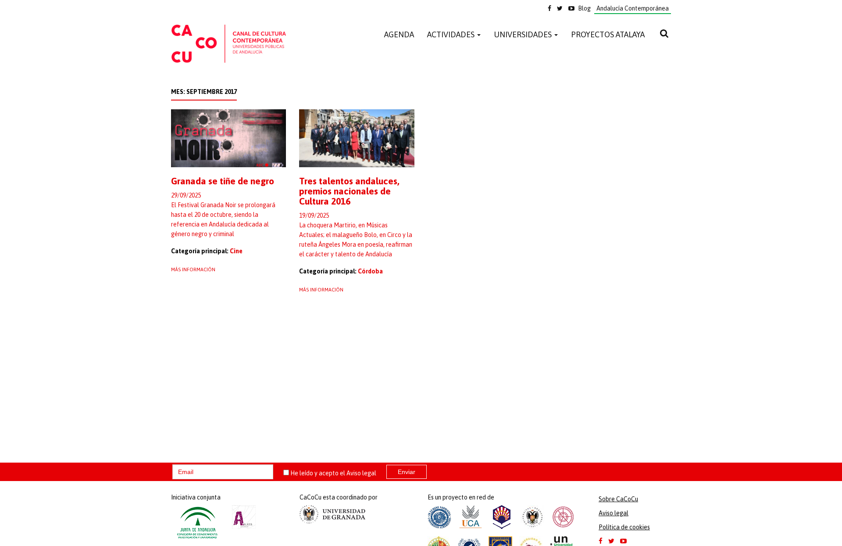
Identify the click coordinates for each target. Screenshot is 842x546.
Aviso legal (361, 473)
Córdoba (370, 271)
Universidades (523, 34)
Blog (584, 8)
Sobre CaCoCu (618, 499)
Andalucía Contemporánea (632, 8)
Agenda (399, 34)
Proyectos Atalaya (608, 34)
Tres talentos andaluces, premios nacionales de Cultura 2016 (349, 191)
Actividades (451, 34)
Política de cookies (624, 527)
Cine (236, 251)
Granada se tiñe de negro (222, 181)
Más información (193, 269)
